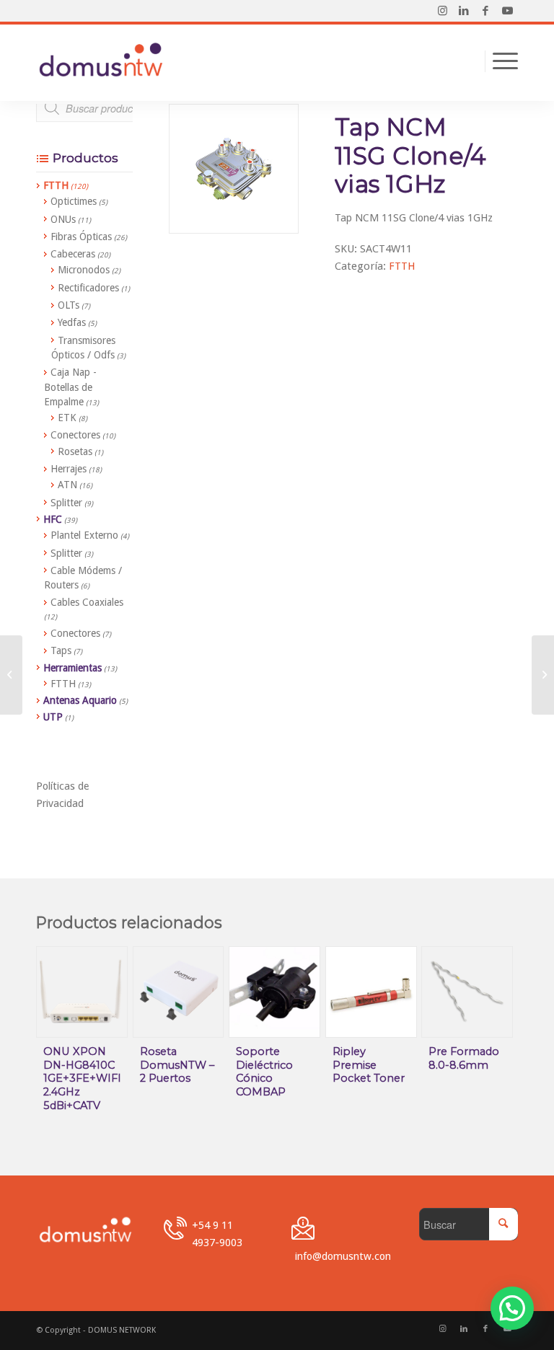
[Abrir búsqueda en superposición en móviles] (119, 115)
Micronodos (84, 269)
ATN (67, 484)
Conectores (75, 435)
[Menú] (501, 61)
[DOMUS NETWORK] (101, 60)
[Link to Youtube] (507, 11)
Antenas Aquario (80, 700)
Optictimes (73, 201)
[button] (512, 1308)
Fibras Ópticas (81, 236)
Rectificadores (88, 288)
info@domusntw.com (345, 1256)
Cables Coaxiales (86, 602)
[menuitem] (501, 61)
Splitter (66, 502)
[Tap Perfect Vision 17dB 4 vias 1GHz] (543, 675)
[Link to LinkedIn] (464, 11)
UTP (53, 717)
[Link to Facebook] (485, 11)
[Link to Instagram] (442, 11)
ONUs (63, 219)
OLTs (68, 305)
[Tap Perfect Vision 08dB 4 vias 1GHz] (11, 675)
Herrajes (68, 469)
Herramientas (72, 668)
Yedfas (72, 322)
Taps (60, 650)
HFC (52, 519)
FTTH (402, 266)
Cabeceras (72, 254)
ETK (67, 417)
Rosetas (75, 451)
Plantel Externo (84, 535)
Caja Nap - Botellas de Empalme (70, 386)
